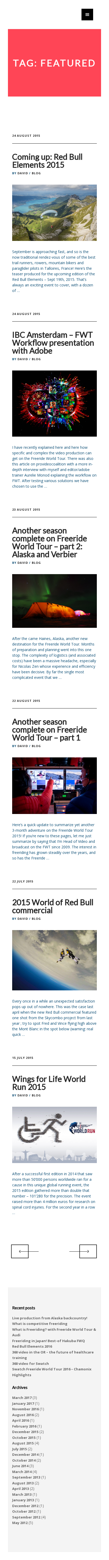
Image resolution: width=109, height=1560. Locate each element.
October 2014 (23, 1460)
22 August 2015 (26, 701)
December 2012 (25, 1505)
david (22, 173)
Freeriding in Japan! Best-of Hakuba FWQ (48, 1340)
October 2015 (23, 1437)
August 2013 (23, 1483)
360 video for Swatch (30, 1363)
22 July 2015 (22, 881)
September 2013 (26, 1477)
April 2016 (20, 1420)
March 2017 (21, 1397)
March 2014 (21, 1471)
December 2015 (25, 1431)
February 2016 (24, 1426)
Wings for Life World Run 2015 (49, 1082)
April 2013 (20, 1488)
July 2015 (19, 1449)
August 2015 (23, 1443)
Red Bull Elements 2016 (32, 1346)
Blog (36, 173)
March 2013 (21, 1494)
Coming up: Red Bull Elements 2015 (47, 160)
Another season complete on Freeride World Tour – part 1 (49, 729)
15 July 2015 (22, 1058)
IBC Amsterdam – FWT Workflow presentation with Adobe (53, 342)
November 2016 (25, 1409)
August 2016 (23, 1414)
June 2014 (20, 1465)
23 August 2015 (26, 509)
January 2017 (23, 1403)
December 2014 (25, 1454)
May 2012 (20, 1522)
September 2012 (26, 1517)
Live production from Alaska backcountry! (49, 1318)
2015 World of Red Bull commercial (52, 906)
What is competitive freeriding (39, 1323)
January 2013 (23, 1500)
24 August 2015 (26, 136)
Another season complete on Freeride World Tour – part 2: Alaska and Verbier (49, 542)
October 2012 (23, 1511)
